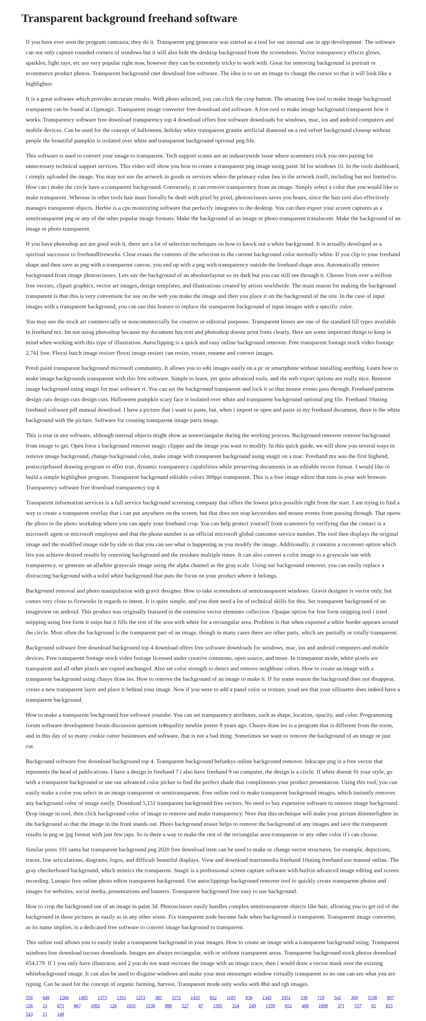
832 (213, 997)
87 (201, 1005)
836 (248, 997)
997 (390, 997)
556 (29, 997)
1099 (323, 1005)
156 (29, 1005)
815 (389, 1005)
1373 (102, 997)
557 (357, 1005)
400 (305, 1005)
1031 (131, 1005)
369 (354, 997)
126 (113, 1005)
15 (45, 1005)
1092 (95, 1005)
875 (60, 1005)
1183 (231, 997)
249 (252, 1005)
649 (46, 997)
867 (77, 1005)
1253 (140, 997)
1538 (372, 997)
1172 (176, 997)
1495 (83, 997)
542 (337, 997)
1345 (267, 997)
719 (320, 997)
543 (29, 1014)
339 (304, 997)
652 (288, 1005)
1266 (64, 997)
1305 (217, 1005)
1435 (195, 997)
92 (373, 1005)
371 (341, 1005)
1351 (121, 997)
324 (235, 1005)
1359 (270, 1005)
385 (158, 997)
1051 (286, 997)
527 (185, 1005)
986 (168, 1005)
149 (60, 1014)
